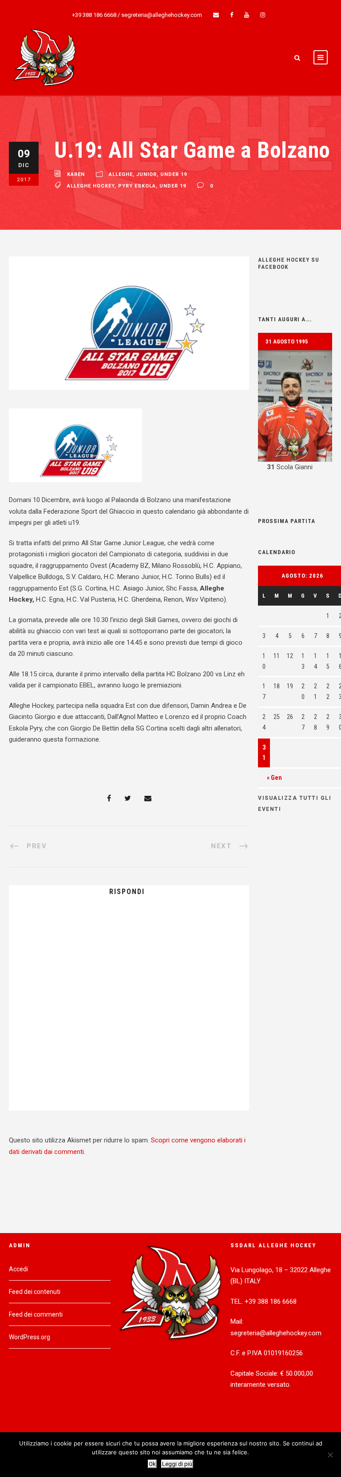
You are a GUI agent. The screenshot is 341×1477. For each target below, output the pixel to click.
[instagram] (262, 15)
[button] (295, 411)
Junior (146, 174)
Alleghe (121, 174)
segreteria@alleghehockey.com (161, 15)
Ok (152, 1464)
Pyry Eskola (137, 186)
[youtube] (246, 15)
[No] (329, 1454)
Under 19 (172, 186)
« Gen (274, 777)
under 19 (173, 174)
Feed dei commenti (36, 1314)
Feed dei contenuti (34, 1291)
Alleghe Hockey (91, 186)
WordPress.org (29, 1337)
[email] (216, 15)
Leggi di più (177, 1464)
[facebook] (231, 15)
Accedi (18, 1269)
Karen (76, 174)
